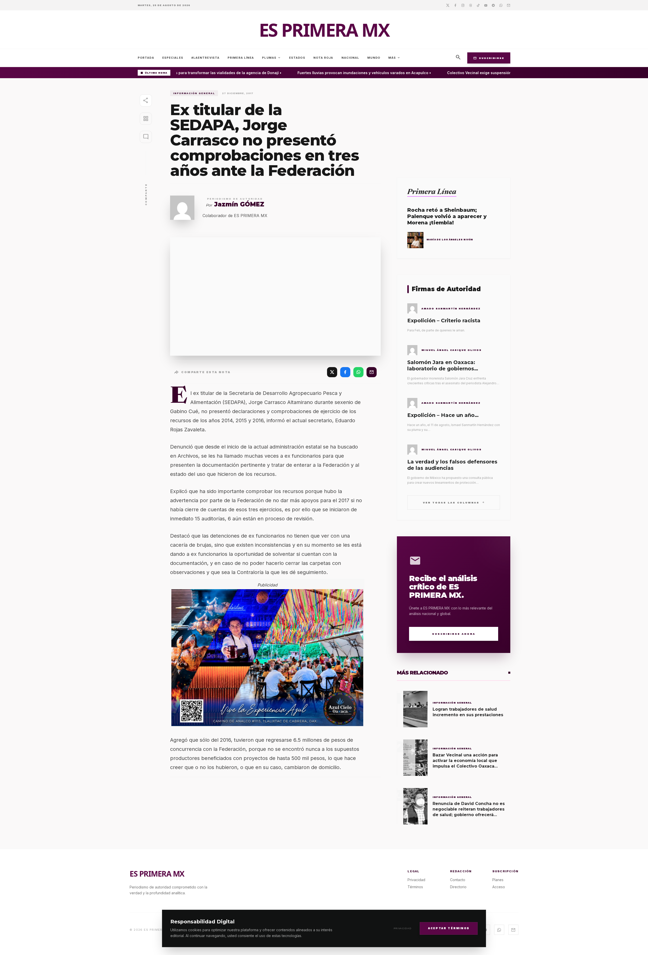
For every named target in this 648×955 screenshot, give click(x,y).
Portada (146, 57)
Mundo (373, 57)
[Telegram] (493, 5)
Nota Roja (323, 57)
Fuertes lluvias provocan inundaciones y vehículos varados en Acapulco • (354, 73)
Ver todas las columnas (453, 502)
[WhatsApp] (358, 372)
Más (394, 58)
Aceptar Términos (448, 928)
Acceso (498, 887)
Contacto (457, 880)
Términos (415, 887)
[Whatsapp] (501, 5)
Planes (497, 880)
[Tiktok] (478, 5)
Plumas (271, 58)
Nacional (350, 57)
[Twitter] (448, 5)
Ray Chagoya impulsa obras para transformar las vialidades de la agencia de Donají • (194, 73)
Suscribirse (488, 58)
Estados (297, 57)
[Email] (508, 5)
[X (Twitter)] (332, 372)
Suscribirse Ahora (453, 633)
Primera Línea (241, 57)
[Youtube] (486, 5)
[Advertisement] (453, 125)
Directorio (458, 887)
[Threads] (470, 5)
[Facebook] (455, 5)
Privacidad (403, 928)
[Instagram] (463, 5)
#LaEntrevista (205, 57)
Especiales (172, 57)
